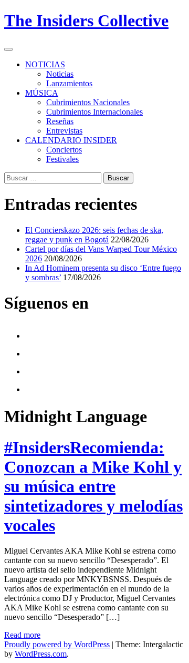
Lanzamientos (69, 83)
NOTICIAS (45, 64)
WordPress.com (41, 653)
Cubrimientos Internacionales (94, 111)
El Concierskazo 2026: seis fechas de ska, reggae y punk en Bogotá (94, 235)
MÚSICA (41, 92)
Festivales (62, 159)
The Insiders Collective (86, 20)
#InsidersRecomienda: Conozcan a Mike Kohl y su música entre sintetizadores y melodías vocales (93, 486)
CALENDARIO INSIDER (71, 140)
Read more (22, 634)
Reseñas (60, 121)
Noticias (60, 73)
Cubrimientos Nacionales (88, 102)
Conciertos (64, 149)
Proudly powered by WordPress (57, 644)
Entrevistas (64, 130)
